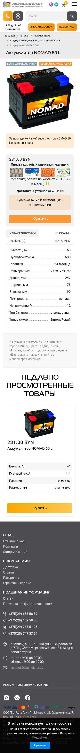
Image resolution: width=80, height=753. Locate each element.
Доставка (10, 567)
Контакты (10, 546)
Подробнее (40, 737)
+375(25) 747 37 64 (22, 634)
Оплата (8, 572)
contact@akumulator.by (26, 668)
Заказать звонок (41, 27)
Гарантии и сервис (17, 583)
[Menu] (74, 4)
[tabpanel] (40, 286)
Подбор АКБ (66, 27)
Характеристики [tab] (23, 233)
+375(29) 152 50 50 (22, 620)
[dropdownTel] (8, 16)
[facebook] (27, 697)
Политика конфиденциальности (27, 604)
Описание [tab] (62, 233)
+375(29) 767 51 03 (22, 627)
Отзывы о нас (13, 541)
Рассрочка (11, 577)
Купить (40, 508)
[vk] (17, 697)
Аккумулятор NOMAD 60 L (30, 448)
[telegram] (56, 4)
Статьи (8, 598)
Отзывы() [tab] (17, 241)
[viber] (51, 4)
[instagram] (6, 697)
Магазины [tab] (62, 241)
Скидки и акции (15, 552)
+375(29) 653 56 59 (22, 614)
